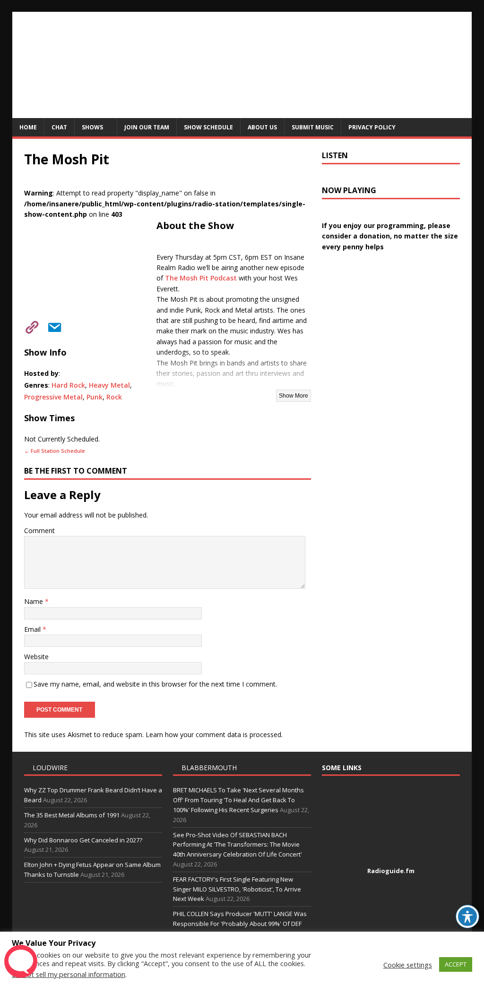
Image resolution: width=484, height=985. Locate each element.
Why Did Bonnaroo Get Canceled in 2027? (83, 840)
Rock (114, 396)
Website (36, 656)
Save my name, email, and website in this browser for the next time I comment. (155, 683)
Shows (92, 127)
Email (33, 629)
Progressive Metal (53, 396)
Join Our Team (146, 127)
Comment (39, 530)
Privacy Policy (372, 127)
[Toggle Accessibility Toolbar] (467, 916)
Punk (94, 396)
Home (28, 127)
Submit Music (313, 127)
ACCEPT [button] (456, 964)
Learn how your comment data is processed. (214, 734)
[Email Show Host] (51, 325)
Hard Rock (68, 385)
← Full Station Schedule (54, 450)
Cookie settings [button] (407, 964)
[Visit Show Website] (29, 325)
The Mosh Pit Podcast (201, 277)
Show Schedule (208, 127)
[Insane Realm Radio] (242, 112)
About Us (262, 127)
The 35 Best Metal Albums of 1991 (72, 815)
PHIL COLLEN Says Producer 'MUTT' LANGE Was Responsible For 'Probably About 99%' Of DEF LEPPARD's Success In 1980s (240, 923)
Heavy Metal (109, 385)
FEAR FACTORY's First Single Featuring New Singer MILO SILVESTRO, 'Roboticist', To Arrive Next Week (237, 889)
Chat (59, 127)
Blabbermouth (209, 767)
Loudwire (50, 767)
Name (34, 601)
